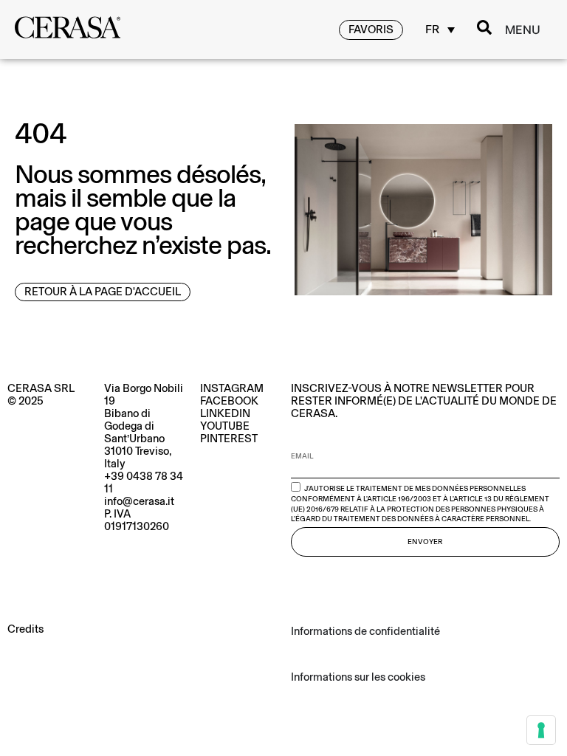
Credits (25, 629)
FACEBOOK (229, 401)
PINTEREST (229, 438)
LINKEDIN (225, 413)
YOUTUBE (225, 426)
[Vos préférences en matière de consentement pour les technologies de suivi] (541, 730)
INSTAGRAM (232, 388)
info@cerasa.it (139, 501)
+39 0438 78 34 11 (143, 482)
